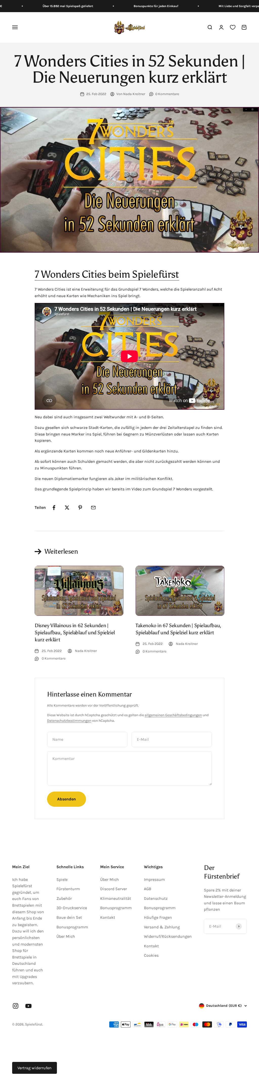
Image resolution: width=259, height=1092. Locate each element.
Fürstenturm (68, 888)
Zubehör (64, 898)
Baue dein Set (69, 917)
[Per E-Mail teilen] (93, 508)
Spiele (62, 879)
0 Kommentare (167, 94)
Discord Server (113, 888)
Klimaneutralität (115, 898)
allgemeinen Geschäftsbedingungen (173, 715)
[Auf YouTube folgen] (28, 1005)
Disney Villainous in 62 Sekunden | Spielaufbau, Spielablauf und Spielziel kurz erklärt (75, 632)
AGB (147, 888)
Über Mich (65, 936)
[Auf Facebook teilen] (54, 508)
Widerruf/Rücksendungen (168, 936)
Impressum (154, 879)
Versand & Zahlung (162, 927)
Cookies (151, 955)
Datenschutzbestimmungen (69, 720)
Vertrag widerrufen (34, 1067)
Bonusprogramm (72, 927)
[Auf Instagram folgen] (15, 1005)
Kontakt (107, 917)
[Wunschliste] (232, 27)
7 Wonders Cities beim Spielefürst (107, 274)
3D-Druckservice (71, 907)
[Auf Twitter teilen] (67, 508)
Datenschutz (156, 898)
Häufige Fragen (158, 917)
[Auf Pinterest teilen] (80, 508)
